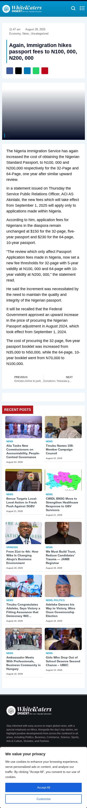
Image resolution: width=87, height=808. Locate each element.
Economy (15, 33)
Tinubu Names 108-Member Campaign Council (60, 449)
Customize (44, 799)
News (9, 441)
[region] (43, 777)
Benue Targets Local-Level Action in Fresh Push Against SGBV (21, 502)
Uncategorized (39, 33)
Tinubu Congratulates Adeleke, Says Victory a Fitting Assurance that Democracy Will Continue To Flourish (23, 612)
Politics (59, 600)
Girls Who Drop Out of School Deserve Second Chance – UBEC (63, 661)
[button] (9, 70)
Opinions (12, 547)
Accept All (43, 787)
